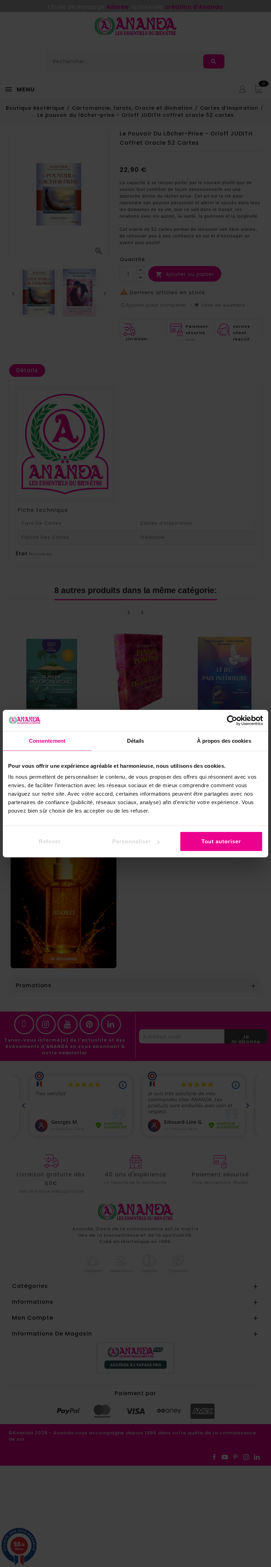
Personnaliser (131, 841)
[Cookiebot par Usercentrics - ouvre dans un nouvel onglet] (232, 720)
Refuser (50, 841)
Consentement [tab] (47, 740)
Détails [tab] (135, 740)
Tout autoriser (221, 841)
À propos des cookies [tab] (224, 740)
